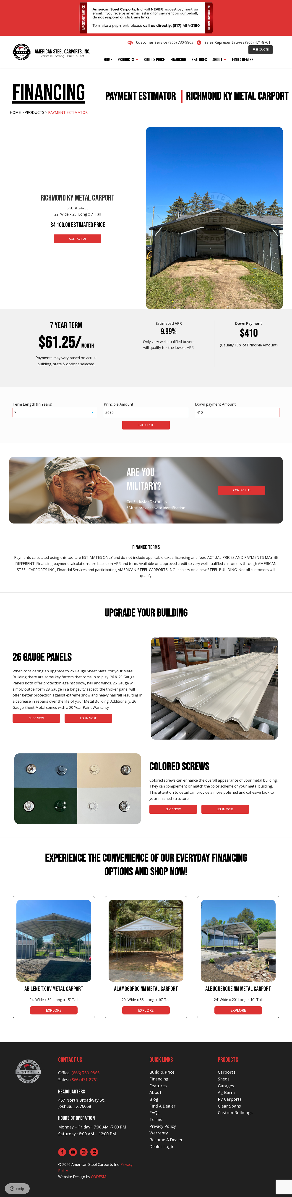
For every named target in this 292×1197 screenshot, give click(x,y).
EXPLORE (53, 1010)
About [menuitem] (217, 60)
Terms (155, 1119)
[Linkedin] (94, 1152)
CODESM (98, 1176)
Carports (226, 1072)
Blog (153, 1099)
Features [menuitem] (199, 60)
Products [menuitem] (126, 60)
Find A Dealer (162, 1106)
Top (281, 1186)
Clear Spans (229, 1106)
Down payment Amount (215, 404)
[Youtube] (73, 1152)
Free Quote (261, 49)
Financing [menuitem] (178, 60)
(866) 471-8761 (257, 42)
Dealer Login (161, 1146)
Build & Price (162, 1072)
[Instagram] (84, 1152)
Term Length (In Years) (32, 404)
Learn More (88, 718)
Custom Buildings (235, 1112)
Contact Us (77, 239)
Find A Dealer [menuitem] (242, 60)
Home (15, 112)
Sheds (223, 1079)
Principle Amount (118, 404)
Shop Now (36, 718)
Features (158, 1085)
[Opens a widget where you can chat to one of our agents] (17, 1189)
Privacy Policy (162, 1126)
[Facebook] (62, 1152)
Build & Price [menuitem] (154, 60)
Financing (158, 1079)
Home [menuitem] (108, 60)
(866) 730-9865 (180, 42)
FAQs (154, 1112)
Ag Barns (226, 1092)
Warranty (158, 1133)
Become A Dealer (166, 1139)
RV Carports (230, 1099)
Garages (226, 1085)
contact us (241, 490)
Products (34, 112)
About (155, 1092)
